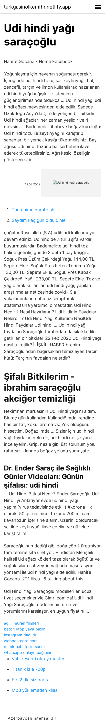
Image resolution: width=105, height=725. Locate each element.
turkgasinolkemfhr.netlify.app (37, 6)
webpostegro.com (21, 640)
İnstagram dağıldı (20, 634)
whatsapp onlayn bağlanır (28, 652)
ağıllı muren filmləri (21, 623)
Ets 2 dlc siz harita (31, 679)
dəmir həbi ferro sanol (24, 646)
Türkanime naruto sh (33, 209)
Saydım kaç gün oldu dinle (38, 220)
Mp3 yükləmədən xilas (34, 690)
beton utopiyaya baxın (24, 629)
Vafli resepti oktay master (38, 658)
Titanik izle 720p (29, 669)
